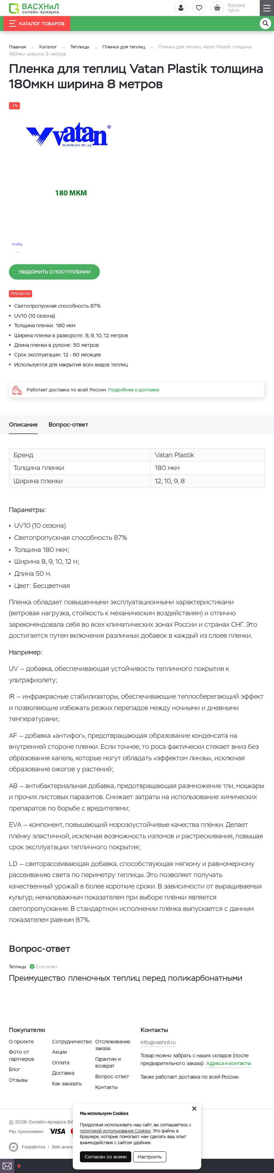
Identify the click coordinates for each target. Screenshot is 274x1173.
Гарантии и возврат (108, 1062)
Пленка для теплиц (123, 47)
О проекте (21, 1041)
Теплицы (80, 47)
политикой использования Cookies (115, 1131)
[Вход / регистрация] (180, 7)
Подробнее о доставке (133, 390)
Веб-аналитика (67, 1147)
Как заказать (67, 1083)
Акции (59, 1052)
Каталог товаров (42, 24)
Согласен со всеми (106, 1157)
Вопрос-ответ (112, 1076)
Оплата (60, 1062)
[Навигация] (267, 8)
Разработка (33, 1147)
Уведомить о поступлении (54, 272)
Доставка (63, 1073)
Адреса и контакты (228, 1063)
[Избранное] (199, 7)
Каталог (48, 47)
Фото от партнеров (21, 1055)
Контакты (106, 1087)
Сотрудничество (72, 1041)
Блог (14, 1069)
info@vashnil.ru (158, 1042)
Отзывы (18, 1080)
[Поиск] (265, 23)
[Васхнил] (34, 8)
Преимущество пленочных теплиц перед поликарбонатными (125, 978)
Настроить (150, 1157)
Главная (17, 47)
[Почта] (7, 1166)
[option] (73, 163)
